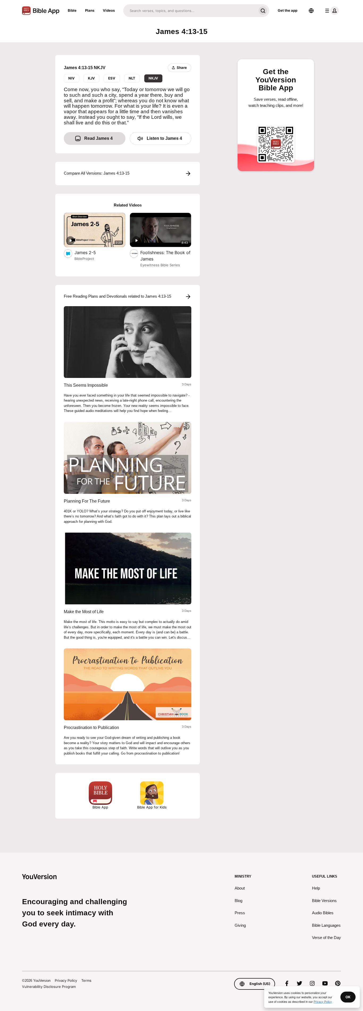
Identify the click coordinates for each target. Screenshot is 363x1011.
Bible (72, 10)
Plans (89, 10)
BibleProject (84, 258)
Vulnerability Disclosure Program (49, 986)
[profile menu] (331, 10)
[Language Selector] (311, 10)
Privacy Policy (66, 980)
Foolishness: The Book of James (165, 256)
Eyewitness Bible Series (160, 265)
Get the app (287, 10)
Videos (109, 10)
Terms (86, 980)
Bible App (100, 807)
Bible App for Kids (152, 807)
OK (348, 997)
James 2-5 (90, 252)
